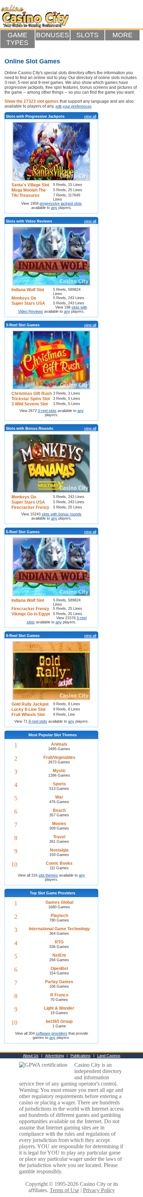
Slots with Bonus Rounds (29, 428)
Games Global (59, 902)
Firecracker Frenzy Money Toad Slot (30, 609)
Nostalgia (59, 850)
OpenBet (59, 968)
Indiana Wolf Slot (27, 289)
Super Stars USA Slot (28, 303)
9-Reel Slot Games (23, 636)
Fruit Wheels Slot (28, 714)
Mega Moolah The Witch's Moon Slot (29, 190)
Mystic (59, 770)
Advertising (54, 1056)
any (54, 207)
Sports (59, 784)
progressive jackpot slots (61, 203)
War (59, 797)
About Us (31, 1056)
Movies (59, 823)
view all (90, 116)
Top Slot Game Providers (52, 893)
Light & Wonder (59, 1008)
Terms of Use (64, 1190)
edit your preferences (74, 106)
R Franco (59, 995)
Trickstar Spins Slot (30, 398)
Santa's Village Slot (30, 184)
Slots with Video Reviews (29, 221)
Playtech (59, 915)
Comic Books (59, 863)
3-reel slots (47, 411)
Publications (80, 1056)
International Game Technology (59, 928)
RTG (59, 942)
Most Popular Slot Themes (52, 735)
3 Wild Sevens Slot (29, 404)
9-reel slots (37, 721)
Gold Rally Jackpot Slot (30, 704)
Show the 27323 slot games (32, 101)
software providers (51, 1033)
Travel (59, 836)
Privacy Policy (99, 1190)
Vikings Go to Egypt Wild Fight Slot (30, 614)
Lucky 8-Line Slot (28, 709)
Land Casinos (108, 1056)
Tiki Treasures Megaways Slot (26, 195)
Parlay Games (59, 981)
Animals (59, 744)
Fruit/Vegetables (59, 757)
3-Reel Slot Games (23, 325)
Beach (59, 810)
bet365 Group (59, 1021)
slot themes (48, 875)
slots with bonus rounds (62, 514)
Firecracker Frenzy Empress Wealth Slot (32, 507)
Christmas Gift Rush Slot (31, 393)
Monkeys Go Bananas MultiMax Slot (29, 298)
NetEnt (59, 955)
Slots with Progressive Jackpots (35, 116)
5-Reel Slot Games (23, 532)
